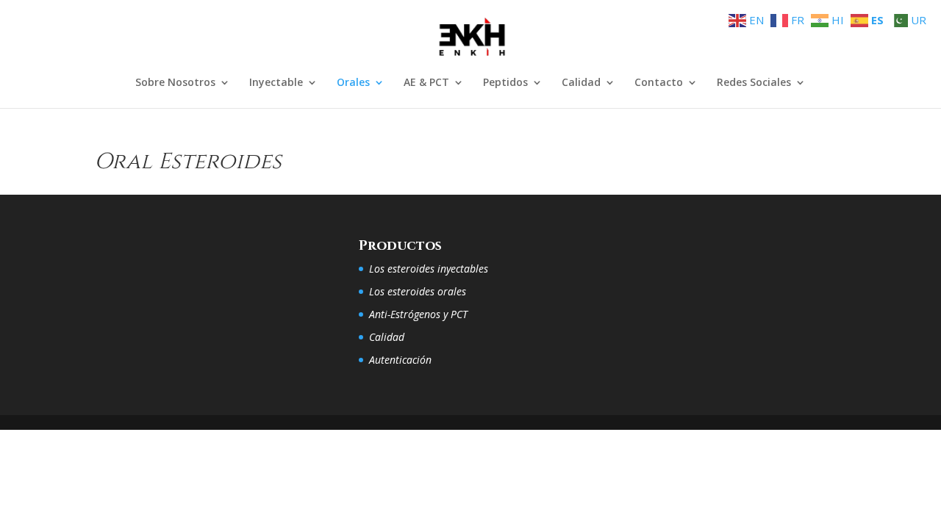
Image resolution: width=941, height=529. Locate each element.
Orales (353, 83)
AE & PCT (426, 83)
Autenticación (400, 360)
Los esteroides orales (417, 291)
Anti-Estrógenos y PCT (418, 314)
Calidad (581, 83)
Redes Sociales (754, 83)
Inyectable (276, 83)
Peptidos (505, 83)
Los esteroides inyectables (428, 269)
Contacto (658, 83)
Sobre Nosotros (175, 83)
